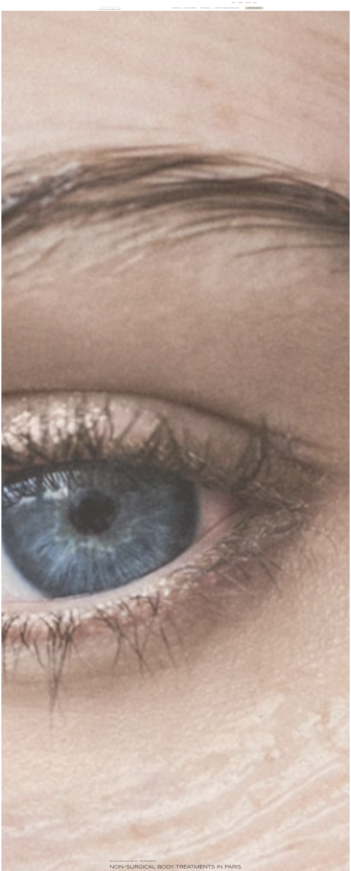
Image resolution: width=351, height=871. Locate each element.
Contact (249, 2)
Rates (240, 2)
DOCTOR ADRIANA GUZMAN (110, 6)
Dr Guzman (176, 8)
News (233, 2)
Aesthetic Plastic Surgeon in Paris (110, 9)
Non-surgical (205, 8)
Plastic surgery (189, 8)
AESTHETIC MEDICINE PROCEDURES (227, 8)
